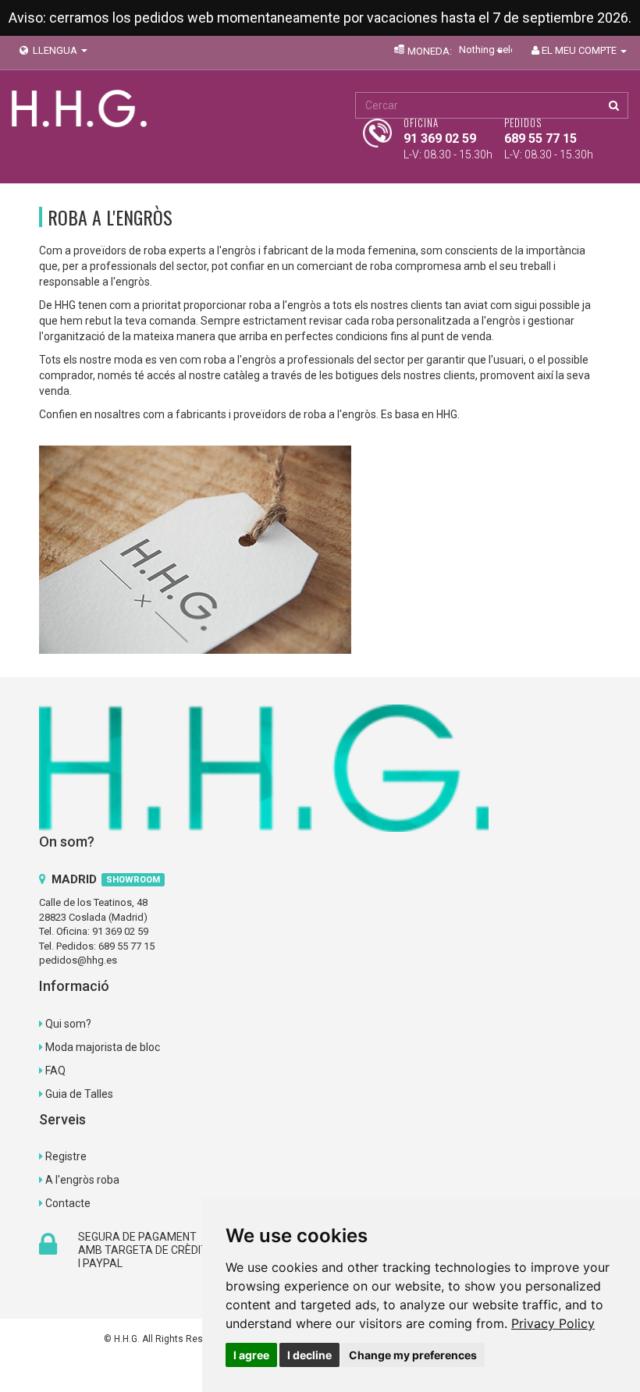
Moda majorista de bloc (102, 1047)
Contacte (68, 1203)
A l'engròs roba (82, 1180)
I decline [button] (309, 1355)
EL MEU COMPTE (580, 50)
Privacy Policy (553, 1323)
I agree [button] (251, 1355)
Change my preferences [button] (413, 1355)
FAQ (55, 1070)
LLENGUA (55, 50)
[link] (553, 1323)
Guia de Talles (79, 1094)
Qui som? (68, 1023)
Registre (66, 1156)
